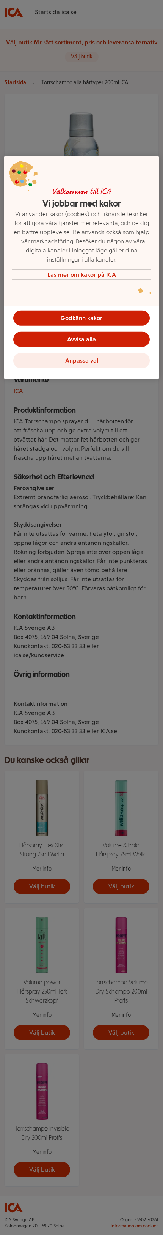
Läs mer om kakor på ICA (81, 274)
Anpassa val (81, 360)
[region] (81, 267)
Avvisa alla (81, 339)
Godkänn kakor (81, 318)
